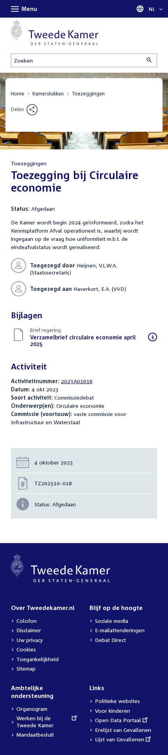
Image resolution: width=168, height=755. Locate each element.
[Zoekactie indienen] (149, 60)
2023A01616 (77, 381)
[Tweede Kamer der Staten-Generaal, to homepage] (54, 32)
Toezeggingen (88, 94)
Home (17, 94)
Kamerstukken (48, 94)
